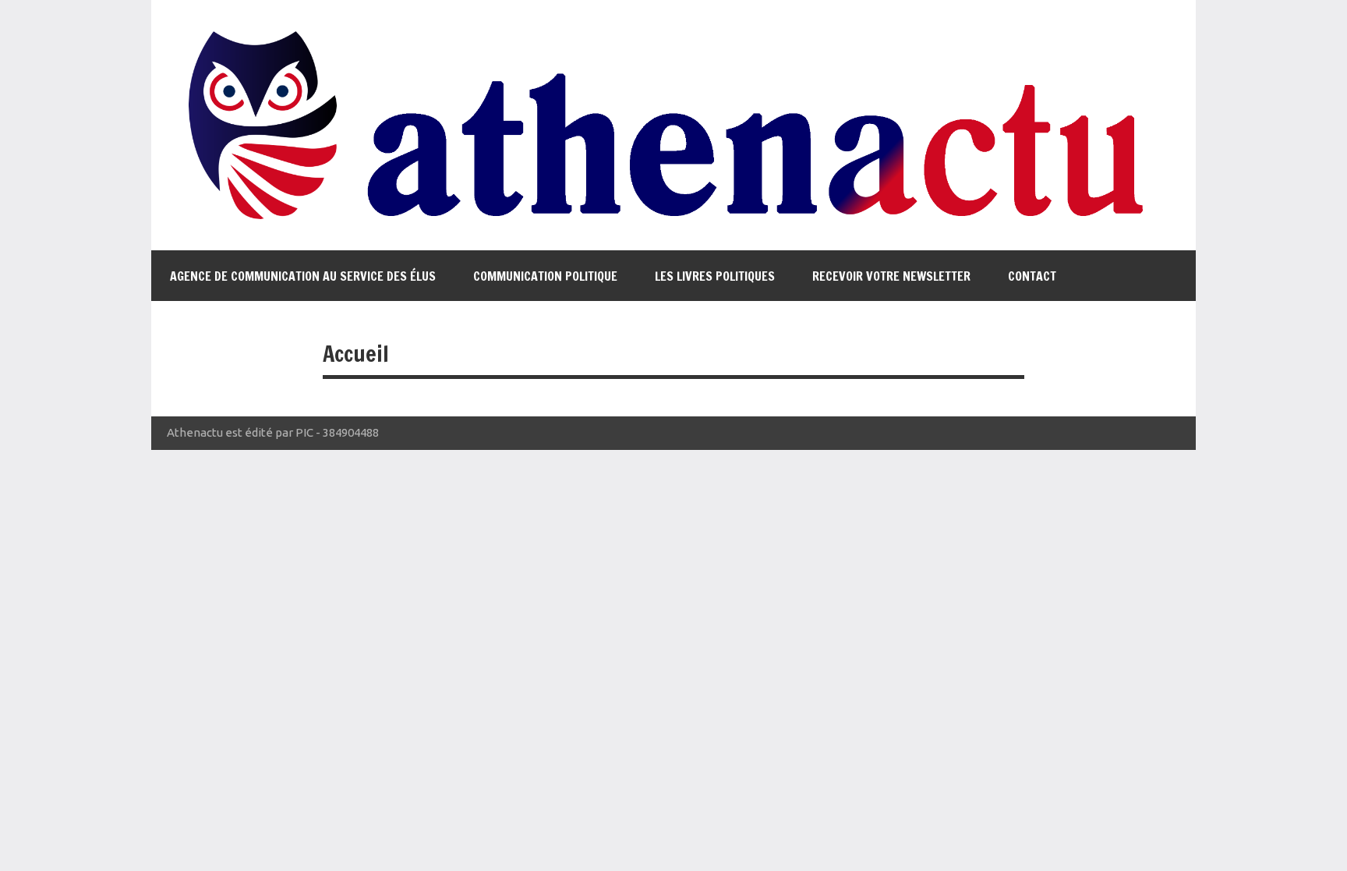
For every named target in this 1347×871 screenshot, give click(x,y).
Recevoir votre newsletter (891, 276)
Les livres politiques (715, 276)
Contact (1032, 276)
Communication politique (545, 276)
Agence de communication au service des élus (303, 276)
